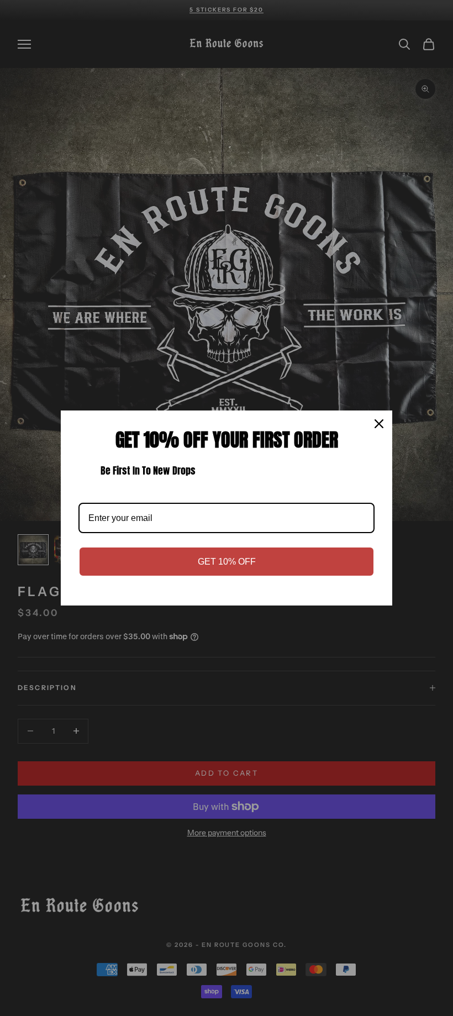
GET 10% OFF (227, 561)
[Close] (379, 423)
